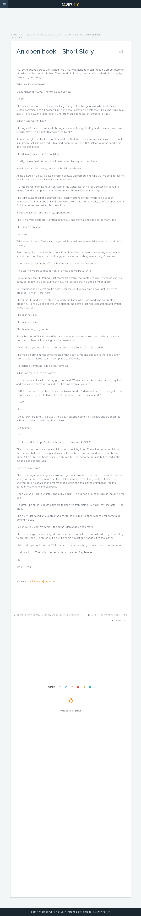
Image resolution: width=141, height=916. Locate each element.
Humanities (26, 35)
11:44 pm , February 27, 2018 (105, 615)
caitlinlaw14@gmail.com (43, 581)
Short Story (121, 620)
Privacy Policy (101, 912)
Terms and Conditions (78, 912)
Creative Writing (74, 35)
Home (14, 35)
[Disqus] (71, 764)
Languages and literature (48, 35)
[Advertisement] (70, 22)
